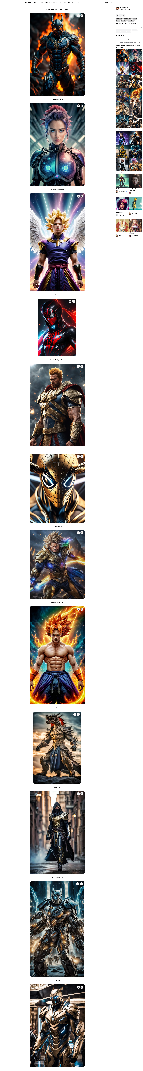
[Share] (123, 15)
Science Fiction (131, 20)
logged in (129, 39)
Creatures (135, 18)
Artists (53, 2)
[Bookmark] (81, 15)
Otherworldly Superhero (123, 12)
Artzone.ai (28, 2)
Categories (59, 2)
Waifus (74, 2)
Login (106, 2)
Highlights (47, 2)
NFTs (79, 2)
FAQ (69, 2)
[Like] (78, 15)
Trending (41, 2)
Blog (65, 2)
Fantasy (118, 20)
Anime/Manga (119, 18)
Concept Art (123, 20)
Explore (35, 2)
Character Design (127, 18)
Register (111, 2)
